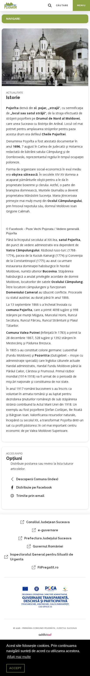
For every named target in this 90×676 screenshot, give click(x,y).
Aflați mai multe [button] (19, 657)
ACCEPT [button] (15, 668)
